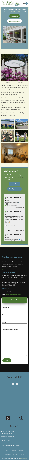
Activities (20, 450)
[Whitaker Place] (11, 3)
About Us (13, 450)
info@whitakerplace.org (13, 294)
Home (7, 450)
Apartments (8, 454)
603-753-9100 (5, 441)
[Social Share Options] (23, 207)
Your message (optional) (10, 329)
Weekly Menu (14, 184)
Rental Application (14, 21)
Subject (4, 322)
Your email (5, 315)
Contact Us (14, 16)
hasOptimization (23, 458)
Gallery (15, 454)
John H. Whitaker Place (16, 197)
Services (22, 454)
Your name (5, 307)
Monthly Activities (14, 188)
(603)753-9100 (15, 12)
